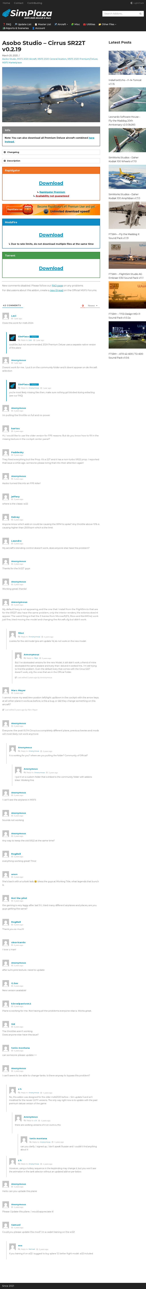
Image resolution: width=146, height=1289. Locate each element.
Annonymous (34, 637)
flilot (36, 658)
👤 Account (38, 28)
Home (6, 3)
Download (51, 183)
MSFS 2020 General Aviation (51, 59)
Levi (30, 340)
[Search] (140, 14)
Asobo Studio (9, 59)
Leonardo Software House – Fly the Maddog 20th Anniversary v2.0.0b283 (124, 121)
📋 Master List (43, 24)
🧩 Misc (75, 24)
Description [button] (13, 161)
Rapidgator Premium (52, 192)
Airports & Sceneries (17, 28)
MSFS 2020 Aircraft (26, 59)
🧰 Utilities (89, 24)
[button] (67, 24)
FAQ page (57, 285)
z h (35, 1120)
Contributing (34, 3)
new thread (56, 290)
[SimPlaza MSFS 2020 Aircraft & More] (27, 14)
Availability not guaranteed (52, 196)
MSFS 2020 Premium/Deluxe (82, 59)
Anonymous (34, 388)
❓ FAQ (7, 24)
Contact (18, 3)
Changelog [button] (13, 152)
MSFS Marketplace (12, 62)
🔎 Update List (22, 24)
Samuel (32, 1249)
